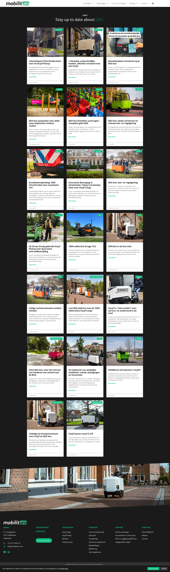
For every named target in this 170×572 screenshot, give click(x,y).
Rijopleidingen (94, 545)
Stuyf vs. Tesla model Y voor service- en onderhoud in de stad (122, 310)
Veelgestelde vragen (122, 542)
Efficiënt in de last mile (119, 246)
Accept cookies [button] (153, 568)
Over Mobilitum (147, 532)
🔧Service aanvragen (118, 3)
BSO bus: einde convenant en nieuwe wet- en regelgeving (123, 122)
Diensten (132, 3)
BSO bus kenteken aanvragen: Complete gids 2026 (84, 122)
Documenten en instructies (125, 535)
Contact (143, 3)
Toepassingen (101, 3)
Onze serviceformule (96, 532)
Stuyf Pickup (66, 535)
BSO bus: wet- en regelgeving (123, 182)
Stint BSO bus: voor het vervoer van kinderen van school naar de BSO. (45, 372)
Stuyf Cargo (66, 532)
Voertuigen (87, 3)
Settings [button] (164, 568)
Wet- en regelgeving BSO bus (126, 539)
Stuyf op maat (67, 542)
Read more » (33, 77)
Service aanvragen (122, 532)
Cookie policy (64, 568)
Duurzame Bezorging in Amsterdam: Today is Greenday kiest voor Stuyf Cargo (84, 185)
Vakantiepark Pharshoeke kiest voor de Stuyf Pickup (45, 62)
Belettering (93, 549)
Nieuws (144, 535)
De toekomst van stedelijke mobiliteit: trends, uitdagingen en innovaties (84, 372)
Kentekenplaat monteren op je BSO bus (124, 62)
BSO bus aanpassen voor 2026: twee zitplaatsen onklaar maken (44, 123)
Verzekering (93, 539)
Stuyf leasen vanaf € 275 (81, 433)
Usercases (40, 531)
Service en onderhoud (97, 542)
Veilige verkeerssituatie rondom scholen (45, 309)
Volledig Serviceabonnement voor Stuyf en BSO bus (43, 435)
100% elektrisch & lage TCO (82, 246)
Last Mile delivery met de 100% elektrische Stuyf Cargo (84, 309)
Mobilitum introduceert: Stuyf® (124, 370)
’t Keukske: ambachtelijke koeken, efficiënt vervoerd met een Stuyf (84, 63)
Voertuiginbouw (95, 552)
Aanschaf (92, 535)
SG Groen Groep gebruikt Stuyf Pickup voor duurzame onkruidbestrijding (44, 249)
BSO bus (65, 539)
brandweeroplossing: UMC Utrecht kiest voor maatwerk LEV (44, 185)
